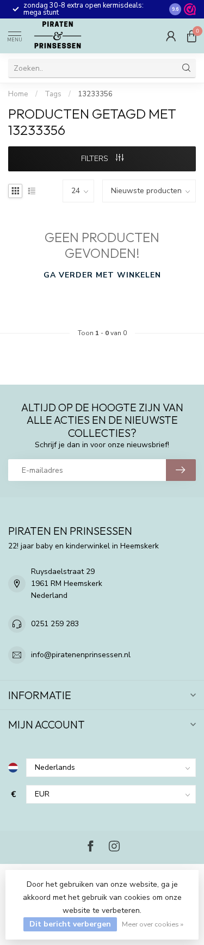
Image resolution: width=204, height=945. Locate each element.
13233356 (95, 94)
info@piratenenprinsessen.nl (81, 655)
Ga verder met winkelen (102, 275)
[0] (191, 36)
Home (18, 94)
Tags (53, 94)
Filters (95, 158)
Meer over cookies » (152, 924)
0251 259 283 (55, 624)
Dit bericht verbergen (70, 924)
